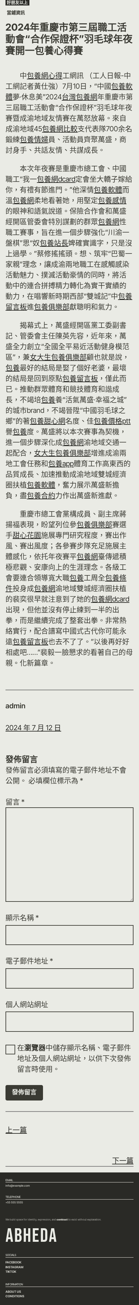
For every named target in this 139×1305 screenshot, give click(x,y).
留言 (15, 802)
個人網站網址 (26, 1004)
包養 (12, 368)
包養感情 (112, 200)
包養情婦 (34, 139)
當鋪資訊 (16, 12)
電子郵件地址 (29, 961)
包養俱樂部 (52, 307)
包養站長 (54, 243)
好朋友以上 (17, 2)
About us (13, 1291)
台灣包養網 (79, 97)
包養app (61, 463)
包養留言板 (80, 378)
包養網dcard (56, 179)
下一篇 (123, 1160)
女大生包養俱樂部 (58, 357)
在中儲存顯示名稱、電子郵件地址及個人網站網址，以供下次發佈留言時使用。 (74, 1058)
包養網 (23, 200)
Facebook (13, 1262)
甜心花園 (27, 535)
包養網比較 (60, 129)
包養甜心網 (47, 421)
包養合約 (41, 495)
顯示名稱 (22, 917)
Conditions (14, 1296)
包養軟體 (108, 189)
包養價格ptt (112, 421)
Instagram (14, 1267)
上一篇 (16, 1130)
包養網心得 (44, 75)
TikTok (10, 1271)
